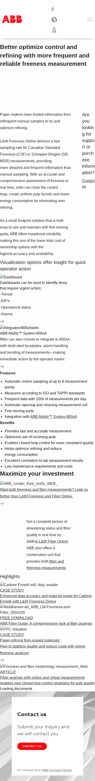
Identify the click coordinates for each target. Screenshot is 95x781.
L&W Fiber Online (53, 541)
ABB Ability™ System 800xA (53, 417)
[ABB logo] (12, 19)
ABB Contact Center (57, 770)
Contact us (32, 746)
